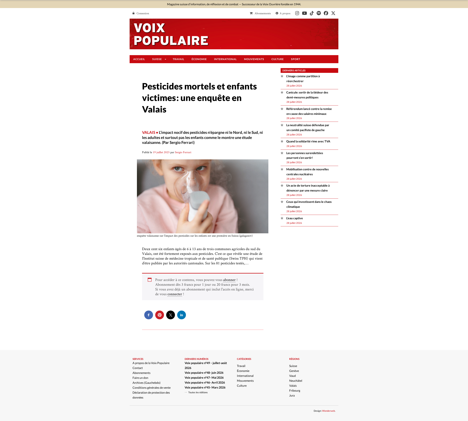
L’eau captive (294, 218)
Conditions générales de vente (152, 387)
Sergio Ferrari (183, 152)
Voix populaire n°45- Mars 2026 (205, 387)
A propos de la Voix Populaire (151, 363)
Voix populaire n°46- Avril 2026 (205, 382)
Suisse (293, 366)
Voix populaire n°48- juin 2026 (204, 372)
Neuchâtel (295, 380)
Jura (292, 395)
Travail (241, 366)
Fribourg (294, 390)
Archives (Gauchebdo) (147, 382)
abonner (229, 279)
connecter (174, 293)
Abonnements (262, 13)
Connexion (142, 13)
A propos (285, 13)
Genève (294, 370)
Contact (138, 368)
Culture (242, 385)
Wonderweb (328, 410)
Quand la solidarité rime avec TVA (308, 141)
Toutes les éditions (197, 392)
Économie (243, 370)
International (245, 375)
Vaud (292, 375)
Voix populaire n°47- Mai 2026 (204, 377)
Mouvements (245, 380)
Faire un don (140, 377)
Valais (293, 385)
